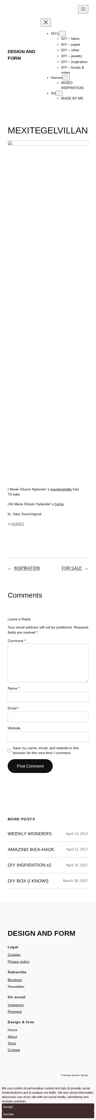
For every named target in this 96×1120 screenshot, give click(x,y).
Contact (14, 1050)
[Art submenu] (59, 93)
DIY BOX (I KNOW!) (28, 880)
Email (13, 708)
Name (13, 688)
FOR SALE (72, 568)
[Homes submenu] (66, 77)
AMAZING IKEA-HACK (31, 849)
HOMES (17, 524)
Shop (12, 1043)
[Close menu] (46, 22)
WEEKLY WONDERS (30, 833)
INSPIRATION (27, 568)
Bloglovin (15, 980)
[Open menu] (83, 9)
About (12, 1037)
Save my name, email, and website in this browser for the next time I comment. (46, 750)
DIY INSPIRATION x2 (29, 865)
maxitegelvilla (61, 489)
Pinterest (15, 1012)
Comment (17, 641)
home (59, 504)
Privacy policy (18, 961)
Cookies (14, 955)
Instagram (16, 1005)
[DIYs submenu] (62, 33)
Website (14, 728)
